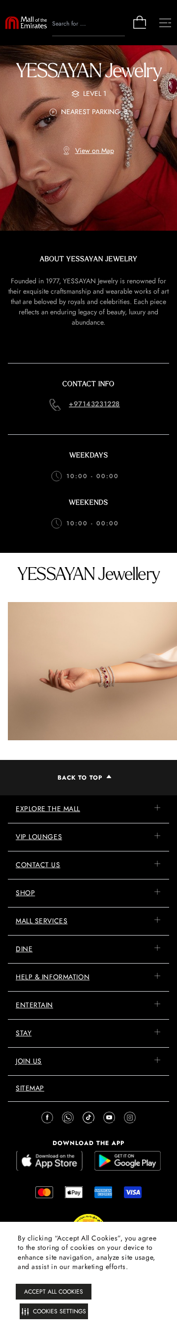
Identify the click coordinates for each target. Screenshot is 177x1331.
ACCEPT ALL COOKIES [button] (53, 1291)
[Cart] (140, 27)
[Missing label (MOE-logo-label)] (26, 22)
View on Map (94, 150)
